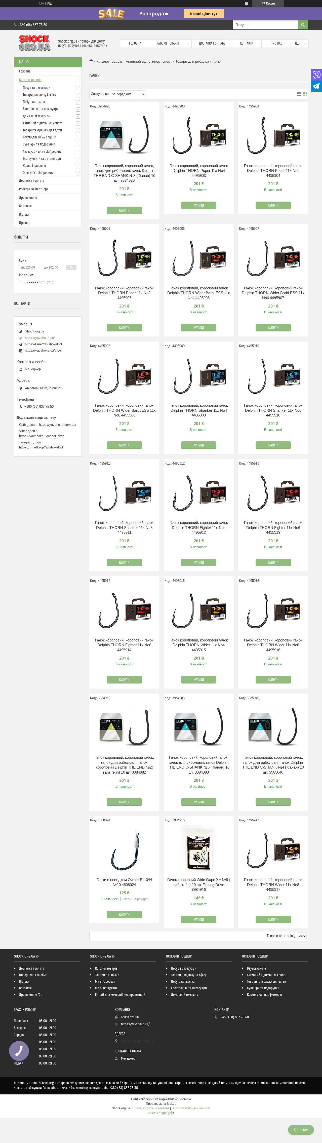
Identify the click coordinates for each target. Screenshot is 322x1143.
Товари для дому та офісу (189, 975)
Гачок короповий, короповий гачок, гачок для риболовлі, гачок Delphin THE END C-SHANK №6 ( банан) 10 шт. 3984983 (198, 764)
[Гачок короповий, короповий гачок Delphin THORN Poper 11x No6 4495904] (273, 135)
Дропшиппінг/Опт (31, 995)
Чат (305, 1130)
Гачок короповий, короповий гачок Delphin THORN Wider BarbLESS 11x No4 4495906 (198, 293)
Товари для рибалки (192, 61)
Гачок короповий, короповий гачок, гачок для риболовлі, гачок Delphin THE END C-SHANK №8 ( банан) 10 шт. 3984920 (124, 173)
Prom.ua (185, 1099)
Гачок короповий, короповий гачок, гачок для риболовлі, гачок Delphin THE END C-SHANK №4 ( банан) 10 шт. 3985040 (273, 764)
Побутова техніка (35, 102)
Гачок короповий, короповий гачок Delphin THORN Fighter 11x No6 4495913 (273, 527)
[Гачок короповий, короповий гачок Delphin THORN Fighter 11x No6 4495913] (273, 492)
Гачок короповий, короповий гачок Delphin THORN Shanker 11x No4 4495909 (199, 410)
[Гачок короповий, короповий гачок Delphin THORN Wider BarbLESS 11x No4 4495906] (199, 258)
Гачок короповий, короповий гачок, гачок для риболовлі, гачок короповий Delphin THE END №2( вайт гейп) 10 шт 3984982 (124, 764)
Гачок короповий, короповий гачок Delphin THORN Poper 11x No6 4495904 (273, 171)
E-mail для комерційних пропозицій (120, 995)
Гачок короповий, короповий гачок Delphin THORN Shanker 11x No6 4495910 (273, 410)
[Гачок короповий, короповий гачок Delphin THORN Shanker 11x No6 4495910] (273, 375)
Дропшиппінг (28, 198)
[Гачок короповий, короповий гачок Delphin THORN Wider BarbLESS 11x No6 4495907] (273, 258)
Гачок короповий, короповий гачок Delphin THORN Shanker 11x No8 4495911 (124, 527)
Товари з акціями (107, 975)
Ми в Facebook (105, 982)
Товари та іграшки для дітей (42, 130)
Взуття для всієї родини (39, 137)
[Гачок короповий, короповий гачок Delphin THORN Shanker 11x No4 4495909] (199, 375)
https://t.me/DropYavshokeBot (41, 447)
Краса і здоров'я (34, 166)
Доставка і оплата (212, 44)
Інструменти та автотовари (42, 159)
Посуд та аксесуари (36, 88)
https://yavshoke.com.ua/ (57, 425)
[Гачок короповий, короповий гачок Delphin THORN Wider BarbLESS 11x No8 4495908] (124, 375)
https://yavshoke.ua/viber (43, 350)
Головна (135, 44)
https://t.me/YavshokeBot (43, 344)
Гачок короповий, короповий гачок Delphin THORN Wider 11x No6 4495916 (273, 645)
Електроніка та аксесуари (41, 109)
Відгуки (24, 215)
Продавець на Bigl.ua (161, 1104)
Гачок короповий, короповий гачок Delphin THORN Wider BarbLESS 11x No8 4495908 (124, 410)
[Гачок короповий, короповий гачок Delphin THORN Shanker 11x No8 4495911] (124, 492)
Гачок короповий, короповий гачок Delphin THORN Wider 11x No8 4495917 (273, 885)
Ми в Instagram (106, 988)
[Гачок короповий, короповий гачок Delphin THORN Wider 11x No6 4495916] (273, 610)
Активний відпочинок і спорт (149, 61)
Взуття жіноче (256, 969)
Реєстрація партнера (34, 189)
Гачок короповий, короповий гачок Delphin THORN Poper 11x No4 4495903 (199, 171)
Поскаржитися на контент (150, 1108)
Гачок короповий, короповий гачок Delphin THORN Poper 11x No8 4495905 (124, 293)
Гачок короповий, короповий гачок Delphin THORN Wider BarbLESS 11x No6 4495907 (273, 293)
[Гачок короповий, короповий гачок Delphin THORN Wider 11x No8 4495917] (273, 849)
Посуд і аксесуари (183, 969)
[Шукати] (303, 24)
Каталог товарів (167, 44)
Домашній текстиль (36, 116)
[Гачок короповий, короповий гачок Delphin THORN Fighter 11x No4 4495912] (199, 492)
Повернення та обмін (33, 975)
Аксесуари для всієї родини (42, 152)
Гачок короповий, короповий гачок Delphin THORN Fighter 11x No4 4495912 (199, 527)
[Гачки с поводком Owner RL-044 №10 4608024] (124, 849)
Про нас (276, 44)
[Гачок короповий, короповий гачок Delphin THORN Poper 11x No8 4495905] (124, 258)
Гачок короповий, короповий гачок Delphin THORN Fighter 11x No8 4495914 (124, 645)
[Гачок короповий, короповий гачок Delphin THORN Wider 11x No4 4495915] (199, 610)
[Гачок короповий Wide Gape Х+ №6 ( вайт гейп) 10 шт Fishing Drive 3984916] (199, 849)
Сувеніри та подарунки (39, 144)
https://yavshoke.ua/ (40, 338)
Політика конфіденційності (191, 1108)
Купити (124, 211)
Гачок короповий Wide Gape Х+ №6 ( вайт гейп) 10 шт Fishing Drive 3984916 (198, 885)
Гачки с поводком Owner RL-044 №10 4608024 (124, 882)
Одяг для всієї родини (38, 173)
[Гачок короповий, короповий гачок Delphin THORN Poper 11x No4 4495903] (199, 135)
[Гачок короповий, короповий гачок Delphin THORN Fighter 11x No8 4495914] (124, 610)
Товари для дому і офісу (39, 95)
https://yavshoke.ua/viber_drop (41, 436)
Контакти (246, 44)
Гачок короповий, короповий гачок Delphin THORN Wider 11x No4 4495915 (199, 645)
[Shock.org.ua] (34, 43)
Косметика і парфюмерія (264, 995)
